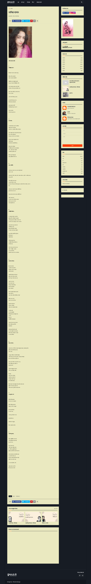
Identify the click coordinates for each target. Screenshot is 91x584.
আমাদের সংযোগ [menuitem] (39, 2)
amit (68, 112)
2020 (72, 68)
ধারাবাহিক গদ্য (72, 171)
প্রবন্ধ (72, 173)
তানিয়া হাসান (17, 496)
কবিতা (12, 8)
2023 (72, 62)
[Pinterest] (31, 21)
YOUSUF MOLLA (71, 106)
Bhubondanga (16, 582)
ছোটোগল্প (72, 167)
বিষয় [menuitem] (33, 2)
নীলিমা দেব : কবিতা (45, 523)
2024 (72, 60)
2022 (72, 64)
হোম (9, 8)
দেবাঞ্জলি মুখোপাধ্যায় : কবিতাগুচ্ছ (30, 523)
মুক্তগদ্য (71, 93)
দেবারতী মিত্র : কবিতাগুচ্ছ (13, 523)
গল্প (72, 160)
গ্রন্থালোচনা (72, 162)
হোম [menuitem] (18, 2)
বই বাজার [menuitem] (28, 2)
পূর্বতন (57, 566)
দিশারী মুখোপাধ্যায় (70, 117)
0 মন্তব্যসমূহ (17, 16)
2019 (72, 70)
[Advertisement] (33, 483)
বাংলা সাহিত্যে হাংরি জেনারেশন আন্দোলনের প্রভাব (74, 81)
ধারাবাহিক (72, 169)
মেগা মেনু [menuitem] (22, 2)
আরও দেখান (55, 508)
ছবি (72, 165)
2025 (72, 58)
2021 (72, 66)
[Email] (34, 21)
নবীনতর (9, 566)
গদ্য (72, 158)
